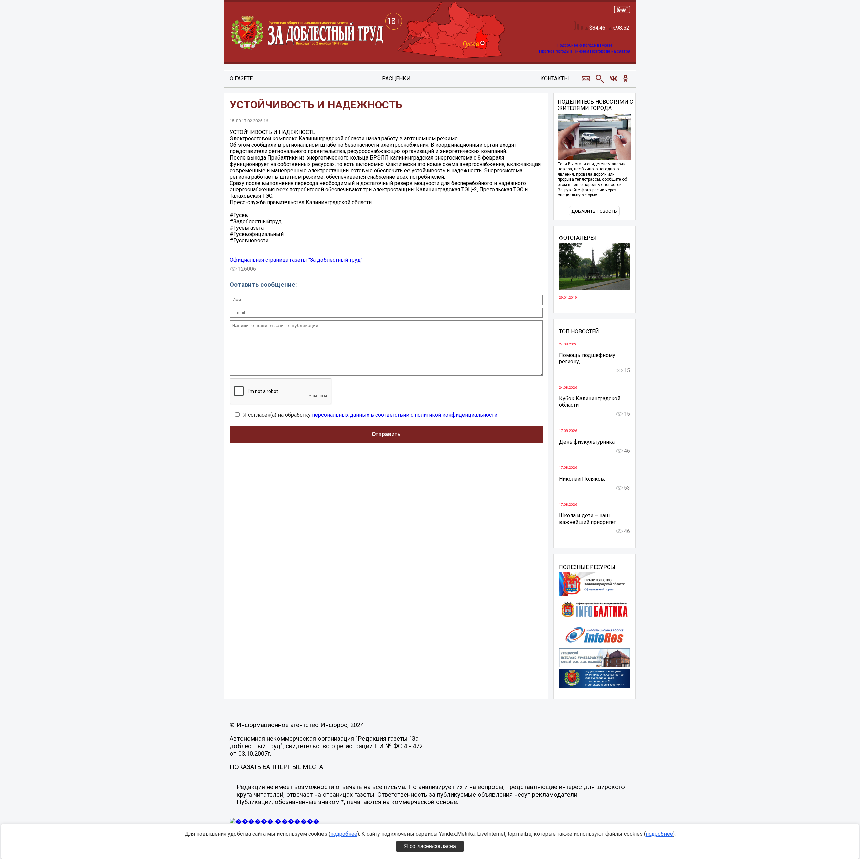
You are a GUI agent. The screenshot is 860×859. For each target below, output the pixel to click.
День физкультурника (587, 442)
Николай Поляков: (582, 479)
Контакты (554, 78)
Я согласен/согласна (430, 846)
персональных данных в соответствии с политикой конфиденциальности (404, 415)
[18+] (308, 33)
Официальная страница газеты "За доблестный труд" (296, 260)
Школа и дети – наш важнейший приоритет (587, 518)
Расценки (396, 78)
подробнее (343, 834)
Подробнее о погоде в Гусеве (585, 45)
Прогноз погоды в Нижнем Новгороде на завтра (584, 51)
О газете (241, 78)
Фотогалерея (578, 238)
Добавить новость (594, 211)
